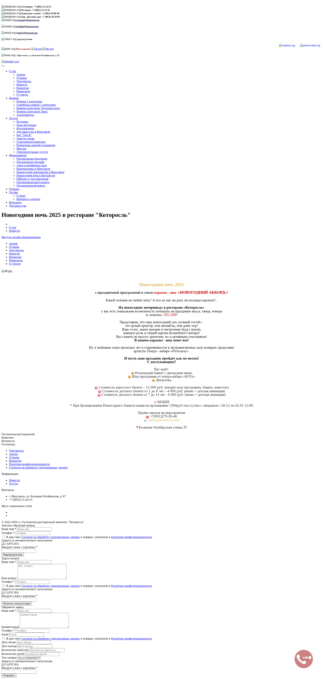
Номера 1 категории (29, 101)
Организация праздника (31, 158)
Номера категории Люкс (32, 111)
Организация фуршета (30, 185)
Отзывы (21, 77)
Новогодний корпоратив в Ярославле (40, 172)
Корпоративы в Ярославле (33, 168)
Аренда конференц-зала (31, 165)
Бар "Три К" (24, 135)
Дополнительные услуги (32, 151)
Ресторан (22, 121)
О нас (12, 71)
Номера (14, 98)
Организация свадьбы (30, 162)
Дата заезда (9, 642)
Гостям (13, 192)
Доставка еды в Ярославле (33, 131)
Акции (20, 74)
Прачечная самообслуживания (35, 145)
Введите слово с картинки (19, 547)
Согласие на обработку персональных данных (38, 467)
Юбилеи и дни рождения (32, 178)
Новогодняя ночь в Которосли (35, 175)
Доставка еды (17, 205)
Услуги (13, 118)
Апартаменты (25, 114)
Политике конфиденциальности (131, 537)
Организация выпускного (33, 182)
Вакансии (22, 88)
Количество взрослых (15, 650)
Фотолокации (25, 128)
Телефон (8, 532)
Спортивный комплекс (31, 141)
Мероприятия (17, 155)
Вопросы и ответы (28, 199)
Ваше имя (8, 529)
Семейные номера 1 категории (36, 104)
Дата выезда (9, 646)
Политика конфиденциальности (29, 464)
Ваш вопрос (9, 578)
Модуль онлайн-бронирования (21, 237)
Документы (23, 81)
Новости (21, 84)
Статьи (20, 195)
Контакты (15, 202)
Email (5, 634)
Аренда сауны (25, 138)
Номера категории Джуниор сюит (38, 108)
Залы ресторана (26, 125)
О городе (22, 94)
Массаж (21, 148)
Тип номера (9, 657)
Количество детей (13, 653)
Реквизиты (23, 91)
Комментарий (10, 627)
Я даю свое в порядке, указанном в (78, 537)
